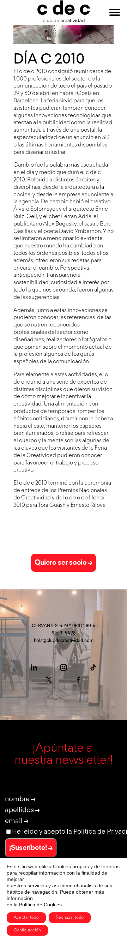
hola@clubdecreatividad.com (63, 640)
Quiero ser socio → (63, 562)
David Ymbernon (80, 231)
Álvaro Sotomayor (35, 209)
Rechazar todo (70, 918)
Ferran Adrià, (76, 217)
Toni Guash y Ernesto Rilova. (72, 505)
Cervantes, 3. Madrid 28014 (63, 626)
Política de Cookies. (41, 904)
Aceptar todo (26, 918)
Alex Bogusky (60, 224)
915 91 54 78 (63, 633)
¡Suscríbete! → (31, 847)
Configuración (27, 930)
